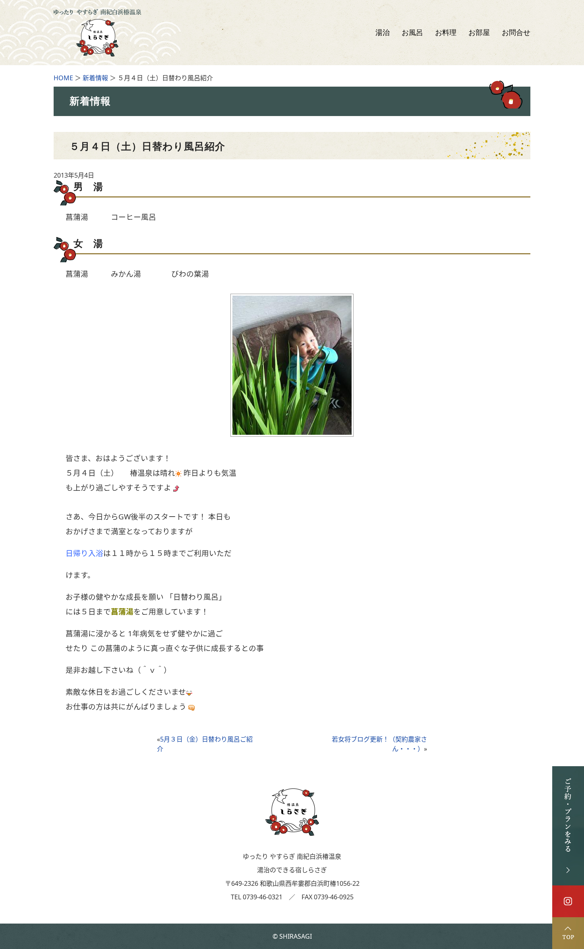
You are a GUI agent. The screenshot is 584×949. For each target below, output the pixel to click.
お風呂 (412, 33)
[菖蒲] (292, 432)
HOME (63, 78)
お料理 (445, 33)
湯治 (382, 33)
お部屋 (479, 33)
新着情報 (95, 78)
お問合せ (516, 33)
